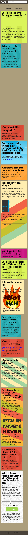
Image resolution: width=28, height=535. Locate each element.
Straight (4, 206)
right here (9, 159)
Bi (3, 210)
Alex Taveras (10, 349)
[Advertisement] (12, 100)
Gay (3, 202)
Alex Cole (16, 347)
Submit (12, 509)
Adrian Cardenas (7, 347)
